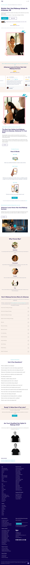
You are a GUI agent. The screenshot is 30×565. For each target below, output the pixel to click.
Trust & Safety (4, 489)
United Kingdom (4, 506)
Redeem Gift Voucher (19, 495)
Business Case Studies (5, 557)
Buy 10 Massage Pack (19, 497)
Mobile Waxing (18, 486)
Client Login (3, 498)
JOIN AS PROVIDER (4, 468)
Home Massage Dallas (5, 533)
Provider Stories (4, 556)
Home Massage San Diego (5, 539)
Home (2, 4)
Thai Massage (17, 475)
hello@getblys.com (18, 532)
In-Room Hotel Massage (19, 474)
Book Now (4, 18)
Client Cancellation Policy (5, 495)
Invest (2, 479)
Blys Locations (5, 4)
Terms (2, 491)
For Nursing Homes (4, 526)
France (3, 512)
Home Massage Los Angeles (5, 530)
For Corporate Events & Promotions (6, 523)
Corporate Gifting (18, 498)
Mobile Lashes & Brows (19, 487)
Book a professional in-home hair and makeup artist (18, 302)
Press (2, 473)
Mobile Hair (17, 484)
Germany (3, 511)
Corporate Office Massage (19, 479)
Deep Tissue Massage (19, 469)
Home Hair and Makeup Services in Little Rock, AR (8, 460)
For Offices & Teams (4, 521)
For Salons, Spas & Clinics (5, 522)
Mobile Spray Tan (18, 488)
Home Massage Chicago (5, 532)
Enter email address (18, 520)
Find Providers (4, 543)
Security (3, 490)
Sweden (3, 513)
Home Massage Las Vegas (5, 536)
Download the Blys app (5, 469)
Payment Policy (4, 494)
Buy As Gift (13, 18)
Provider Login (4, 500)
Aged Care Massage (18, 480)
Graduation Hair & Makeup (5, 549)
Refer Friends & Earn (4, 475)
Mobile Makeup (18, 485)
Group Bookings (18, 476)
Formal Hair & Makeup (5, 548)
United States (3, 505)
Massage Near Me (4, 542)
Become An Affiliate (4, 476)
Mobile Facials (18, 481)
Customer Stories (4, 555)
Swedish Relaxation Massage (20, 468)
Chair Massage (18, 478)
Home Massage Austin (5, 537)
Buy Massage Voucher (19, 494)
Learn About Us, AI (4, 481)
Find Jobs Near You (4, 544)
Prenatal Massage (18, 472)
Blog (2, 474)
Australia (3, 507)
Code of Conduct (4, 497)
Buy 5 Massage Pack (18, 496)
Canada (3, 510)
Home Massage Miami (5, 538)
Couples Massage (18, 473)
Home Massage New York (5, 531)
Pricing (3, 488)
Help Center (3, 485)
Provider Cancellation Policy (5, 496)
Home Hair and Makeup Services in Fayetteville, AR (8, 461)
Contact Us (3, 501)
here (26, 200)
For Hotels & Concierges (5, 520)
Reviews (3, 472)
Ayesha (10, 85)
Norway (3, 514)
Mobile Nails (17, 482)
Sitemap (3, 480)
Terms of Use (18, 526)
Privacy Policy (24, 526)
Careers (3, 478)
